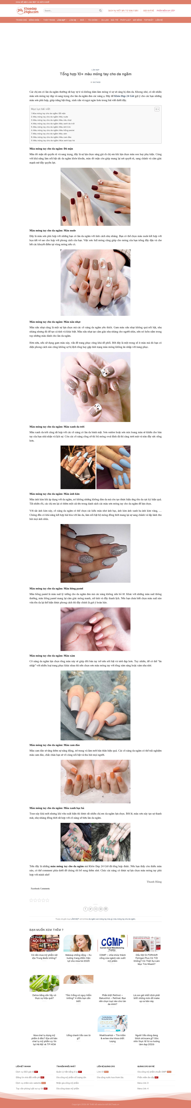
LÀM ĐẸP (61, 20)
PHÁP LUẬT (125, 20)
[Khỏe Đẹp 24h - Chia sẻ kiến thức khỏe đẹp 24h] (27, 10)
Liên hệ (159, 20)
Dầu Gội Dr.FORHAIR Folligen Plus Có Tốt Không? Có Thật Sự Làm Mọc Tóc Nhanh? (147, 959)
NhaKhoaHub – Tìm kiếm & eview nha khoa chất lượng (112, 1038)
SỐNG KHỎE (34, 20)
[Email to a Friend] (95, 909)
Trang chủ (21, 20)
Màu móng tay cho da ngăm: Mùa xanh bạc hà (54, 140)
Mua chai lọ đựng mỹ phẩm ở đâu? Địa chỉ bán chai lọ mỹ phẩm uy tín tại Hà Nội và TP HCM (44, 1040)
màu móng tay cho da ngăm (124, 919)
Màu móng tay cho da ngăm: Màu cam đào (52, 137)
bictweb (96, 82)
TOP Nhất (149, 20)
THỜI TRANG (49, 20)
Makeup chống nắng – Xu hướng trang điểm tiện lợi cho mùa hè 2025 (78, 957)
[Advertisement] (95, 43)
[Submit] (100, 10)
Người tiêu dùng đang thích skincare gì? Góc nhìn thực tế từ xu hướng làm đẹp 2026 (147, 1040)
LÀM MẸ (72, 20)
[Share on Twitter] (90, 909)
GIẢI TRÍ (114, 20)
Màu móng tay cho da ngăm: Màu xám (50, 133)
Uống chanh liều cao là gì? (78, 1037)
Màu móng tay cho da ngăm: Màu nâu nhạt (52, 120)
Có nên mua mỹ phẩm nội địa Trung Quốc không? (44, 956)
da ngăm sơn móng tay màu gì (100, 919)
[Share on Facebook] (85, 909)
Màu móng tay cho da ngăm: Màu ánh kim (52, 127)
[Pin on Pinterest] (100, 909)
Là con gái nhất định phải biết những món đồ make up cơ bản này (146, 998)
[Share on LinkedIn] (105, 909)
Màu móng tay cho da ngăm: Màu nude (50, 116)
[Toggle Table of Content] (155, 109)
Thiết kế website (97, 1104)
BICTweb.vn (114, 1104)
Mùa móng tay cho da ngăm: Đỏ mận (49, 113)
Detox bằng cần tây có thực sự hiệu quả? (44, 997)
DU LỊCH (105, 20)
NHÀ (82, 20)
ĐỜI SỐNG (137, 20)
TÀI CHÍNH (92, 20)
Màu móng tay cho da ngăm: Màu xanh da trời (54, 123)
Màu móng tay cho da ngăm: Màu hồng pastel (54, 130)
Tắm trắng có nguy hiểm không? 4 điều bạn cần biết (78, 998)
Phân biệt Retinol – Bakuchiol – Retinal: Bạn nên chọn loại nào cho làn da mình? (112, 1000)
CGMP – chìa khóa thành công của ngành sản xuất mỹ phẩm (112, 957)
